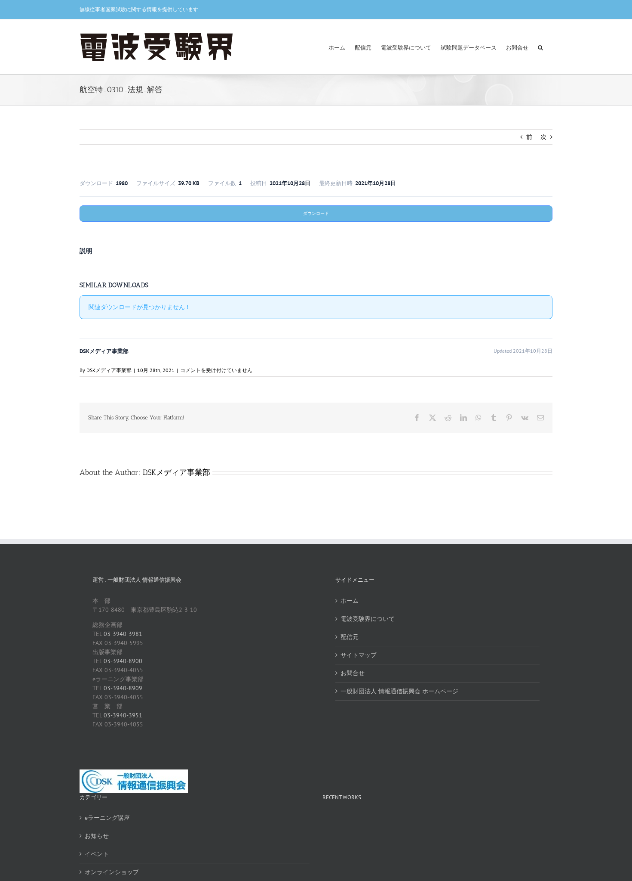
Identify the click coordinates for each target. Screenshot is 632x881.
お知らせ (97, 836)
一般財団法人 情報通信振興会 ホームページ (399, 691)
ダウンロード (316, 213)
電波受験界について (368, 619)
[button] (540, 46)
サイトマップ (359, 655)
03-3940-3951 (123, 715)
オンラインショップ (112, 872)
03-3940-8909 (123, 688)
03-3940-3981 (123, 634)
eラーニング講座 (107, 818)
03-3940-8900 (123, 661)
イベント (97, 854)
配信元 (350, 637)
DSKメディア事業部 (109, 370)
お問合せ (353, 673)
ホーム (350, 601)
